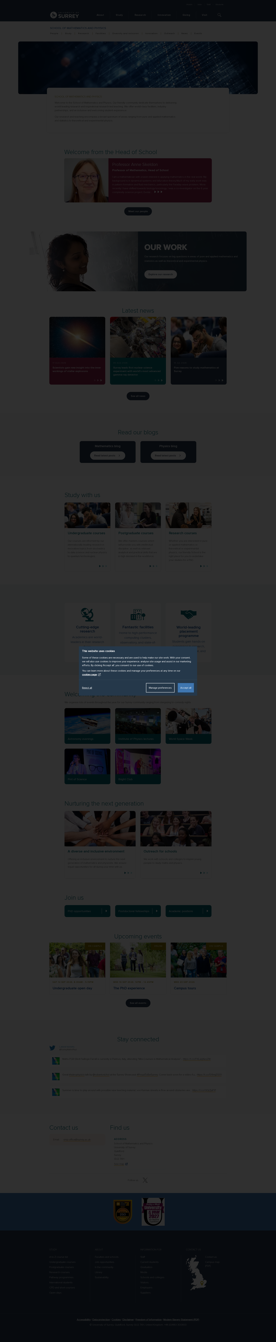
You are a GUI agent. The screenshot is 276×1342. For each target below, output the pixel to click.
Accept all (185, 687)
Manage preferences (160, 687)
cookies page (89, 674)
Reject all (87, 687)
